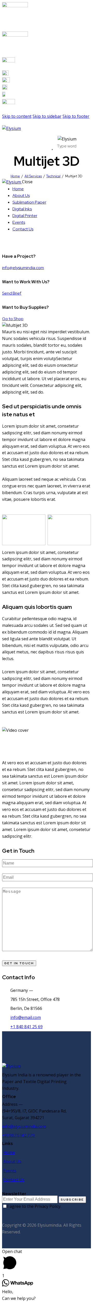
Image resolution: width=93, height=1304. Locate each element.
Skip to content (17, 116)
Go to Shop (13, 318)
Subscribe (72, 1200)
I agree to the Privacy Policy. (34, 1206)
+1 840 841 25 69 (26, 1026)
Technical (53, 176)
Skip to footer (76, 116)
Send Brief (11, 293)
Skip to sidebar (47, 116)
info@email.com (25, 1017)
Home (15, 176)
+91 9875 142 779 (18, 1135)
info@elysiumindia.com (23, 267)
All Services (33, 176)
